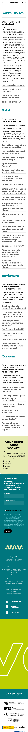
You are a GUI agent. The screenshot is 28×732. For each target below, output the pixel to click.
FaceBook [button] (15, 607)
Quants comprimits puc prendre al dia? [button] (13, 405)
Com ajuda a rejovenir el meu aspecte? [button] (13, 221)
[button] (2, 2)
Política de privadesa (13, 589)
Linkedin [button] (7, 466)
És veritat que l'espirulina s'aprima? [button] (12, 120)
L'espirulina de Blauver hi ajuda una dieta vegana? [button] (14, 198)
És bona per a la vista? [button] (13, 246)
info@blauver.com (14, 574)
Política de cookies (14, 593)
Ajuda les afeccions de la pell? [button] (14, 215)
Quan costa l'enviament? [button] (14, 339)
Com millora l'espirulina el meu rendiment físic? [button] (14, 146)
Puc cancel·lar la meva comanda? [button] (12, 334)
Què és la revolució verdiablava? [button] (11, 23)
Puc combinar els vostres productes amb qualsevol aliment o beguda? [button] (13, 426)
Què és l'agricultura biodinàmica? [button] (11, 90)
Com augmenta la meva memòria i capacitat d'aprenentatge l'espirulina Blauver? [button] (13, 238)
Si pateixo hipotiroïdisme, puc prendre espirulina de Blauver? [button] (12, 264)
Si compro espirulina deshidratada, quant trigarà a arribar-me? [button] (12, 314)
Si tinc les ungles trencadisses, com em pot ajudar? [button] (12, 178)
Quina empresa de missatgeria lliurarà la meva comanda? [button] (12, 346)
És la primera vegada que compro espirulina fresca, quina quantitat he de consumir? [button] (14, 368)
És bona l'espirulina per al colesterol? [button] (13, 171)
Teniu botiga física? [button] (11, 102)
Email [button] (6, 468)
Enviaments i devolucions (14, 581)
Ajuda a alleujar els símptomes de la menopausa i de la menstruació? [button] (11, 253)
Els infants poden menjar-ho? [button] (10, 411)
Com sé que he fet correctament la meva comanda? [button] (12, 323)
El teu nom (7, 493)
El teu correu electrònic (10, 500)
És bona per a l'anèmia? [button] (13, 185)
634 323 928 (14, 572)
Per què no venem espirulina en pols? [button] (11, 97)
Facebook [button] (8, 461)
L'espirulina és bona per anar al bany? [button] (13, 158)
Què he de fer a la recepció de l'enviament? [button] (14, 307)
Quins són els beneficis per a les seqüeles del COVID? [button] (13, 229)
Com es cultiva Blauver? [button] (13, 85)
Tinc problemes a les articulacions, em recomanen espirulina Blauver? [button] (12, 206)
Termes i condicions (14, 579)
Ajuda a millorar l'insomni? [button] (9, 165)
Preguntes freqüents (14, 583)
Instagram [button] (8, 463)
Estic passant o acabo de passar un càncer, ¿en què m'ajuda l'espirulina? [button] (14, 191)
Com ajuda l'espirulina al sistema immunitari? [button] (13, 152)
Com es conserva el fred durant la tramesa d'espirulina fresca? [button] (13, 286)
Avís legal (14, 591)
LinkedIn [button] (15, 612)
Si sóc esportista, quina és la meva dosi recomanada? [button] (13, 398)
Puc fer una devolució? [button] (13, 329)
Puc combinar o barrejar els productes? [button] (13, 418)
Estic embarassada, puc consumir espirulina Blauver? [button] (13, 389)
